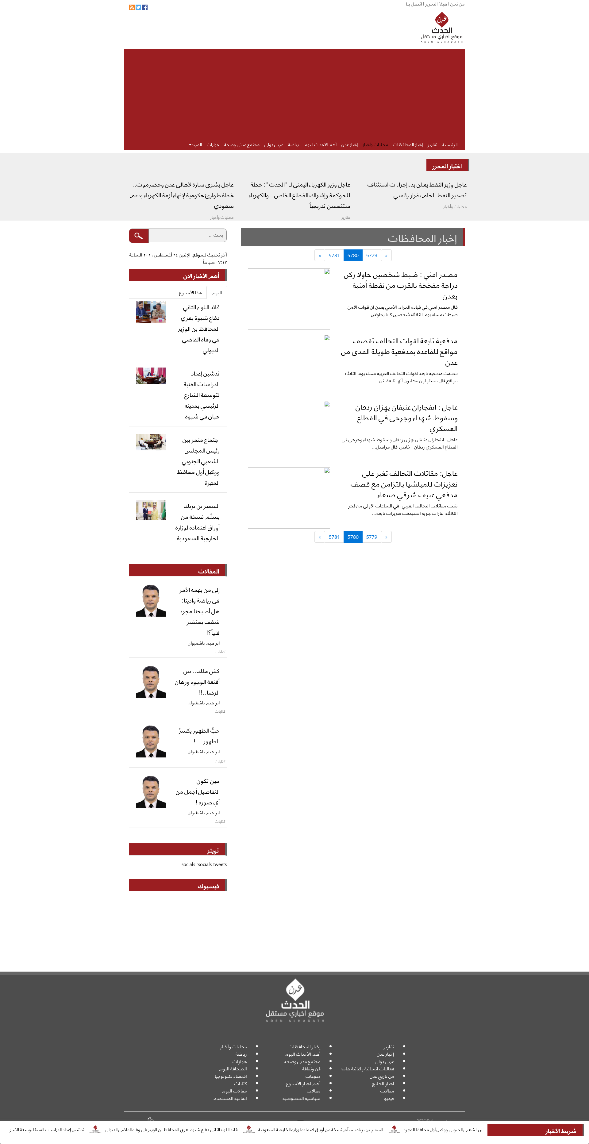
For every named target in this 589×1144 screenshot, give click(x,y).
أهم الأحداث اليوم (320, 144)
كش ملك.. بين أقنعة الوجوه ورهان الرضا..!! (197, 681)
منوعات (313, 1075)
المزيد (196, 144)
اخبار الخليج (383, 1083)
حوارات (213, 144)
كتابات (240, 1083)
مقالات (387, 1090)
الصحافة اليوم (233, 1068)
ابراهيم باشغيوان (204, 642)
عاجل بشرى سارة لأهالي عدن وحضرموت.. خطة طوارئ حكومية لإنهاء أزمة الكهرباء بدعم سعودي (182, 194)
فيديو (389, 1098)
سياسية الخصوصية (302, 1098)
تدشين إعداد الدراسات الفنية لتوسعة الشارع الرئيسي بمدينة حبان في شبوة (202, 394)
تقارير (432, 144)
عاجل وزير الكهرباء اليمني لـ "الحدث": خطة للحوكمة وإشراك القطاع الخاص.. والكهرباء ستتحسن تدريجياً (299, 194)
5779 (371, 255)
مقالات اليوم (234, 1090)
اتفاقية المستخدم (230, 1098)
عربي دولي (273, 144)
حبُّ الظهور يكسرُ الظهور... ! (199, 735)
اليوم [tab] (217, 292)
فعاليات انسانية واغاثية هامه (367, 1068)
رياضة (293, 144)
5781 (334, 255)
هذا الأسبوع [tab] (190, 292)
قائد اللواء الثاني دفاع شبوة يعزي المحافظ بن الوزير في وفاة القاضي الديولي (200, 1129)
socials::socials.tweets (204, 864)
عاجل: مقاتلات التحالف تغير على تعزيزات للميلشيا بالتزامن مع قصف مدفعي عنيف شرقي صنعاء (404, 483)
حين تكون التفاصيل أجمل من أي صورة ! (198, 790)
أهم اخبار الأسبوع (303, 1083)
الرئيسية (449, 144)
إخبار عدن (349, 144)
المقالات (208, 570)
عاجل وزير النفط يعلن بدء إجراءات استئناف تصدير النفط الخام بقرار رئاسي (417, 189)
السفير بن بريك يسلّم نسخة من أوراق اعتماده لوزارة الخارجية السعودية (349, 1129)
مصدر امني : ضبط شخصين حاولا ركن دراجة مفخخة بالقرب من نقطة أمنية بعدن (401, 284)
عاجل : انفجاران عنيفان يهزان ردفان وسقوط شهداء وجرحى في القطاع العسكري (407, 417)
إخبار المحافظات (408, 144)
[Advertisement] (294, 92)
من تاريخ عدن (382, 1075)
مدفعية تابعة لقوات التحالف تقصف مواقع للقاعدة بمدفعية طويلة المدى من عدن (399, 351)
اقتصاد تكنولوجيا (231, 1075)
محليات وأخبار (375, 144)
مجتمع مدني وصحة (242, 144)
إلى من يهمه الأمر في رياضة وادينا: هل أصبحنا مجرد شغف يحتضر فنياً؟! (199, 610)
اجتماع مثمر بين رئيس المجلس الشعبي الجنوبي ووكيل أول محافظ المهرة (198, 460)
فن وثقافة (311, 1068)
